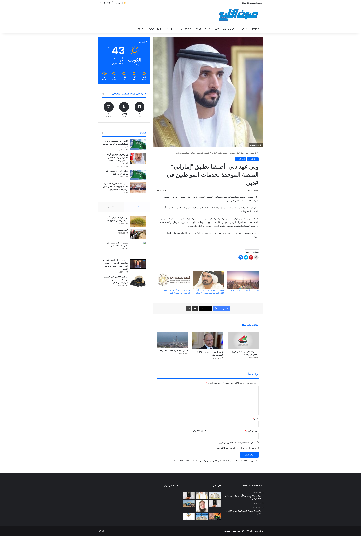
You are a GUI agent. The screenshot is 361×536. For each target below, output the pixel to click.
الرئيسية (255, 28)
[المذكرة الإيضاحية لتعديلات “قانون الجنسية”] (189, 495)
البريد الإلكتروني (252, 430)
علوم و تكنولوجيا (155, 28)
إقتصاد (208, 28)
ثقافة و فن (186, 28)
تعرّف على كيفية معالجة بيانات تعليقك (188, 460)
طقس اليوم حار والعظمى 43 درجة (174, 350)
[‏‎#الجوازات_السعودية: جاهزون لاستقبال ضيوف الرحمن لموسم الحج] (138, 144)
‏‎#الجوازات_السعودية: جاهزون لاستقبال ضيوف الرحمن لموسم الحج (115, 144)
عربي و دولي (228, 28)
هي (217, 28)
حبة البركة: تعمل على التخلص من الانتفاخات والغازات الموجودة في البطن (116, 279)
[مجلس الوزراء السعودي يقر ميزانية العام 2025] (138, 175)
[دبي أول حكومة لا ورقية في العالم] (243, 280)
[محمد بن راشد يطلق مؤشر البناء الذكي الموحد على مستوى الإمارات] (208, 280)
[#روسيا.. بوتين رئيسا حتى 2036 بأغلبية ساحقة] (207, 341)
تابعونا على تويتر (171, 485)
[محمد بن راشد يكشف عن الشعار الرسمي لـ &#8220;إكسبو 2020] (174, 280)
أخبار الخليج (252, 159)
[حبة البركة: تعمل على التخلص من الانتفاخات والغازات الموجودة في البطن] (138, 281)
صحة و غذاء (172, 28)
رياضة (198, 28)
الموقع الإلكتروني (199, 430)
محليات (243, 28)
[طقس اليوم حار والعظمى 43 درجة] (172, 340)
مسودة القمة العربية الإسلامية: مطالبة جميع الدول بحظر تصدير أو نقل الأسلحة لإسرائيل (115, 186)
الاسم (256, 418)
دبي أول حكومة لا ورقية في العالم (245, 290)
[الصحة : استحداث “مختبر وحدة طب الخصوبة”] (202, 495)
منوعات (139, 28)
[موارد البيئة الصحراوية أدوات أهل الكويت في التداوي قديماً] (138, 221)
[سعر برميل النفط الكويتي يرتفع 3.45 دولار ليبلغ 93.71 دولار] (215, 516)
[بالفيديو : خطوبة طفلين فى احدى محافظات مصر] (138, 249)
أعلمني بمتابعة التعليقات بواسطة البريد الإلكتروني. (237, 442)
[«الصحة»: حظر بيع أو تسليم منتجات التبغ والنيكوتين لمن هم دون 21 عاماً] (189, 516)
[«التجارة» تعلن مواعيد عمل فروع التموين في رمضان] (243, 340)
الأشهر (137, 207)
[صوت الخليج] (238, 14)
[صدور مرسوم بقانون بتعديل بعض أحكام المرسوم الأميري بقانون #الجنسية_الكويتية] (215, 503)
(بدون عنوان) (122, 230)
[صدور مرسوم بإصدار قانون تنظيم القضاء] (215, 495)
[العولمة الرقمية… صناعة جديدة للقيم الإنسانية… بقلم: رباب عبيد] (202, 506)
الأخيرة (111, 207)
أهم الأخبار (244, 153)
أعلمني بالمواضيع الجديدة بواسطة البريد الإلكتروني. (236, 448)
